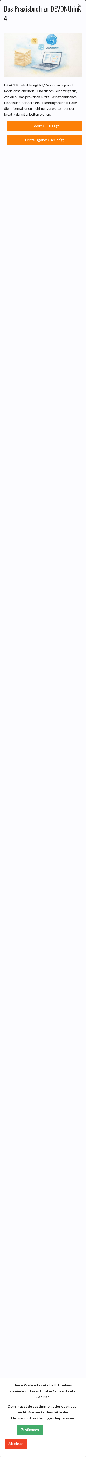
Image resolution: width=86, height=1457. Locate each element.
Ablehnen (15, 1443)
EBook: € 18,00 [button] (42, 126)
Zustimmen (30, 1429)
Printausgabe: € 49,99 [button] (42, 140)
